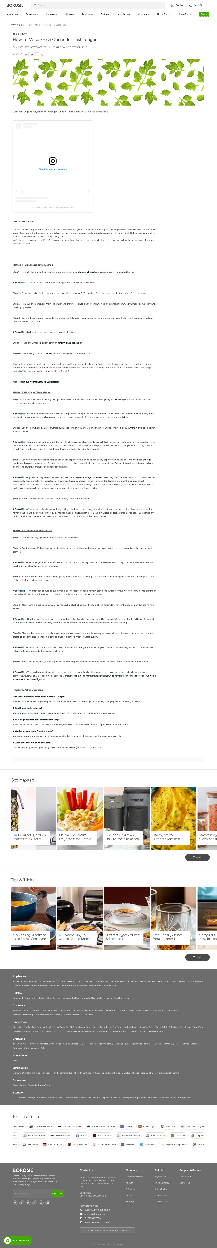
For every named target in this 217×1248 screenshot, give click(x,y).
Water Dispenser (104, 998)
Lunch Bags (85, 1073)
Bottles (105, 14)
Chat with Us (185, 1177)
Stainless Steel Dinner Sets (150, 1031)
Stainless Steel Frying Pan (25, 1015)
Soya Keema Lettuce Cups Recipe (41, 382)
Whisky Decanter (162, 1044)
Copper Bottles (88, 998)
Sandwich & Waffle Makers (190, 981)
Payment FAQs (161, 1177)
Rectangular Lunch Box (68, 1073)
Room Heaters (109, 986)
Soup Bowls (57, 1031)
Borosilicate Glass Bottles (25, 998)
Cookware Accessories (82, 1010)
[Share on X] (37, 54)
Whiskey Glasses (70, 1044)
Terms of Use (161, 1202)
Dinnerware (32, 14)
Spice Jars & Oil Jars (167, 1098)
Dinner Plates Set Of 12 (63, 1027)
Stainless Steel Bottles (49, 998)
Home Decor (163, 14)
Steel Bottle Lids (121, 998)
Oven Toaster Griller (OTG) (44, 981)
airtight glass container (69, 343)
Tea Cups (17, 1044)
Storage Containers (37, 1098)
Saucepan (99, 1010)
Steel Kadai (157, 1010)
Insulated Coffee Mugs (50, 1044)
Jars (94, 1098)
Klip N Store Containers (146, 1098)
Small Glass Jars (55, 1098)
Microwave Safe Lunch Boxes (26, 1073)
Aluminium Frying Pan (115, 1010)
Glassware (196, 1044)
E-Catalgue (131, 1189)
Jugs (173, 1044)
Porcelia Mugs (95, 1044)
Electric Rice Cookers (166, 981)
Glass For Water (30, 1044)
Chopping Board (172, 1010)
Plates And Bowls (114, 1027)
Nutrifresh (99, 981)
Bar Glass (148, 1044)
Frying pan (35, 1010)
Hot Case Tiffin (49, 1073)
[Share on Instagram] (31, 54)
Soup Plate (198, 1027)
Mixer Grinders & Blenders (36, 986)
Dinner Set (18, 1027)
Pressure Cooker (20, 1010)
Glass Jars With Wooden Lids (77, 1098)
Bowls (27, 1027)
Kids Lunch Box (100, 1073)
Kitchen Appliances (22, 981)
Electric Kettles (57, 986)
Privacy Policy (161, 1195)
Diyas (15, 1061)
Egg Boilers (88, 981)
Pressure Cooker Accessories (68, 1015)
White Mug (108, 1044)
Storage (70, 14)
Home (13, 25)
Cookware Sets (45, 1015)
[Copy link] (42, 54)
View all (197, 857)
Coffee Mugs (183, 1044)
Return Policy (161, 1189)
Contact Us (185, 1183)
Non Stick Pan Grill (61, 1010)
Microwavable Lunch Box (168, 1073)
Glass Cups (137, 1044)
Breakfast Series (129, 1031)
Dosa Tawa (46, 1010)
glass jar (37, 661)
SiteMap (130, 1202)
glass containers (129, 484)
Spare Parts (185, 14)
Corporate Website (135, 1177)
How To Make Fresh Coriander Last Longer (47, 25)
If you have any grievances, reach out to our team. (108, 1230)
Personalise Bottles (70, 998)
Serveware (51, 14)
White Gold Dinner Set (172, 1027)
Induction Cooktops (124, 981)
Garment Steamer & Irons (89, 986)
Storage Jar (128, 1098)
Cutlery (68, 1031)
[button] (12, 14)
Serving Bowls (19, 1085)
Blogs (22, 25)
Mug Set (83, 1044)
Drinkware (87, 14)
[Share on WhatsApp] (26, 54)
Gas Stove (18, 986)
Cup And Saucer (122, 1044)
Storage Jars (184, 1098)
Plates (158, 1027)
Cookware (143, 14)
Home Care (70, 986)
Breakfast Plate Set (22, 1031)
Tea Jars (117, 1098)
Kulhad (44, 1048)
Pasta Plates (99, 1027)
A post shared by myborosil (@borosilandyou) (53, 207)
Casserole (32, 1085)
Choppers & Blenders (145, 981)
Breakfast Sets (147, 1027)
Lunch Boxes (114, 1073)
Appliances (12, 14)
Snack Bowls (38, 1031)
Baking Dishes (44, 1085)
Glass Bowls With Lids (41, 1027)
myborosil (104, 1244)
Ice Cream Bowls (84, 1027)
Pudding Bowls (131, 1027)
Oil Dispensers (19, 1098)
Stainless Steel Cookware (139, 1010)
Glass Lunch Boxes (130, 1073)
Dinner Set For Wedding (96, 1031)
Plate (48, 1031)
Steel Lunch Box (148, 1073)
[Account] (208, 5)
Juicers (78, 981)
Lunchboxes (123, 14)
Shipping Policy (162, 1183)
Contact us (86, 1170)
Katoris (188, 1027)
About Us (130, 1183)
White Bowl (78, 1031)
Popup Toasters (66, 981)
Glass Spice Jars (104, 1098)
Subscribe (57, 1194)
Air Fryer (109, 981)
